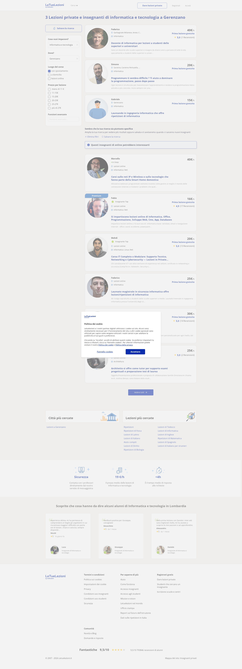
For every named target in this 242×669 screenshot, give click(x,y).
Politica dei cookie (105, 345)
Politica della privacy (124, 345)
